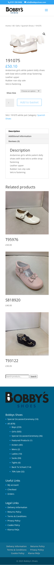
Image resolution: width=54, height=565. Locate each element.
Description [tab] (14, 131)
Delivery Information (17, 507)
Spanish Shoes (27, 25)
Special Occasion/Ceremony (20, 419)
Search (33, 376)
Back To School (19, 467)
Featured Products (20, 440)
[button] (44, 34)
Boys (14, 427)
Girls (18, 25)
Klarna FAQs (13, 529)
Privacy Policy (13, 520)
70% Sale (16, 471)
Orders (10, 494)
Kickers (15, 444)
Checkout (11, 489)
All (13, 25)
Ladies (15, 453)
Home (8, 25)
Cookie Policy (13, 525)
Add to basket (29, 102)
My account (13, 485)
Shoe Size (11, 93)
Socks (14, 458)
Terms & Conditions (16, 516)
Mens (14, 449)
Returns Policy (14, 511)
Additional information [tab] (19, 136)
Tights (15, 462)
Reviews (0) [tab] (14, 141)
